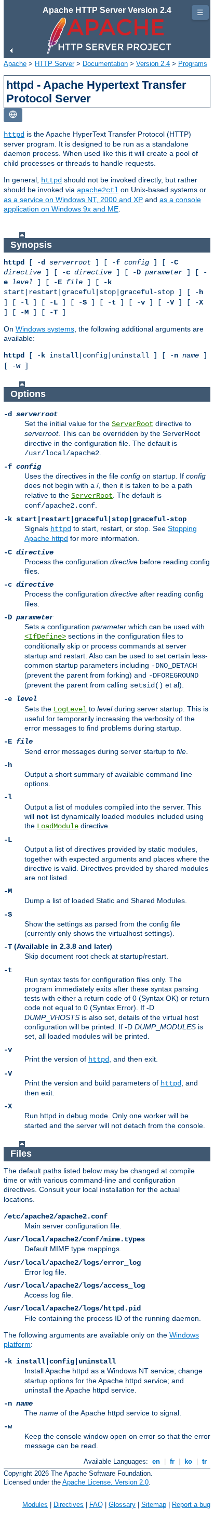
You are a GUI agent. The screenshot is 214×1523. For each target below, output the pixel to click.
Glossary (122, 1504)
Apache (15, 64)
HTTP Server (54, 64)
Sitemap (153, 1504)
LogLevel (70, 709)
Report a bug (191, 1504)
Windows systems (45, 329)
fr (172, 1461)
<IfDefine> (45, 636)
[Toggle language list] (13, 115)
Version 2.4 (153, 64)
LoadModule (57, 826)
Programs (192, 64)
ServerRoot (132, 424)
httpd (14, 134)
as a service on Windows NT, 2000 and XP (73, 199)
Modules (35, 1504)
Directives (69, 1504)
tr (204, 1461)
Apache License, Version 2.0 (105, 1482)
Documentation (105, 64)
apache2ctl (97, 190)
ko (188, 1461)
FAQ (96, 1504)
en (156, 1461)
